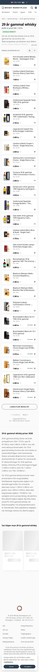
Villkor (23, 630)
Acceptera (27, 666)
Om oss (5, 630)
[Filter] (29, 50)
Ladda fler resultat (19, 407)
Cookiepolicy (8, 662)
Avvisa (11, 666)
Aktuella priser (8, 32)
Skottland (6, 12)
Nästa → (25, 415)
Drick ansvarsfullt (27, 642)
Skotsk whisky (12, 19)
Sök (4, 626)
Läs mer (34, 45)
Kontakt (5, 634)
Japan (23, 12)
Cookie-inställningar (28, 638)
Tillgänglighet (26, 634)
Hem (3, 19)
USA (30, 12)
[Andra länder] (35, 7)
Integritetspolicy (27, 626)
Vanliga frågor (8, 638)
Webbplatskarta (8, 642)
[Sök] (32, 7)
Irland (15, 12)
